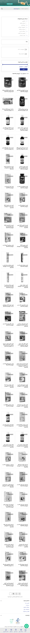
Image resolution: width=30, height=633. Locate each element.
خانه (28, 73)
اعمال (24, 69)
